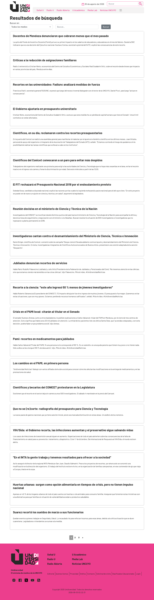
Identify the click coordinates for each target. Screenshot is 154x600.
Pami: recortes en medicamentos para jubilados (43, 339)
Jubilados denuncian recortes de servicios (40, 263)
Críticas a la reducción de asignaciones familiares (45, 60)
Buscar (106, 27)
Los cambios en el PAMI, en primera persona (40, 363)
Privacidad (74, 574)
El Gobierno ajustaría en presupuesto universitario (45, 108)
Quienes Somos (62, 574)
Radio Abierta (63, 10)
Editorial (50, 574)
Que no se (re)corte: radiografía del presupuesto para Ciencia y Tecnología (60, 408)
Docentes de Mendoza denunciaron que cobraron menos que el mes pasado (61, 36)
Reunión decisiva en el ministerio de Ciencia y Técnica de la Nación (55, 208)
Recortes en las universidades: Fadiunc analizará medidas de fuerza (56, 84)
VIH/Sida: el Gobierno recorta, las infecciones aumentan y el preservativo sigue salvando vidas (73, 430)
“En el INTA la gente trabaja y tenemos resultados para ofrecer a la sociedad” (62, 457)
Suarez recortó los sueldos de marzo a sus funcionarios (48, 512)
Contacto (91, 574)
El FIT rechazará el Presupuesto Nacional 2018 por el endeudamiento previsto (62, 184)
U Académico (78, 10)
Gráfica (83, 574)
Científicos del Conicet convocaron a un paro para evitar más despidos (57, 160)
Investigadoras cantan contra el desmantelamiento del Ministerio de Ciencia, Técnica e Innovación (75, 236)
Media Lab (92, 10)
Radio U (50, 10)
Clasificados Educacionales (123, 574)
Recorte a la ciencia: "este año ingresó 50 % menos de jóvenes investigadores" (63, 287)
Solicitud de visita (103, 574)
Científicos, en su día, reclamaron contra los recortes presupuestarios (57, 133)
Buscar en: (14, 23)
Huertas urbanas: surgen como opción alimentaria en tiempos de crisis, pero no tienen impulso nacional (73, 486)
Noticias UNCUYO (108, 10)
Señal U (40, 10)
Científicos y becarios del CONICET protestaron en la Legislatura (54, 387)
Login (138, 574)
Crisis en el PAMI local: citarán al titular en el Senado (46, 311)
